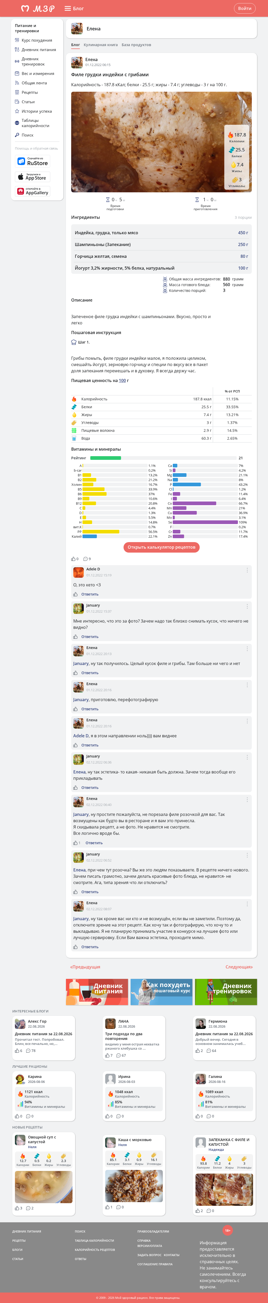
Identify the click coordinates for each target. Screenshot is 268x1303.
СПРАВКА (143, 1240)
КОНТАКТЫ (172, 1255)
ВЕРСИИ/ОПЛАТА (149, 1246)
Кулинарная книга (101, 44)
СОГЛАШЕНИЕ (147, 1264)
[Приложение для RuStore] (37, 161)
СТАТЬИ (17, 1259)
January (93, 605)
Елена (93, 28)
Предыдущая (86, 967)
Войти (245, 8)
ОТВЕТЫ (80, 1259)
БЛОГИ (17, 1250)
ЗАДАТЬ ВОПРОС (149, 1255)
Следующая (238, 967)
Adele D (93, 568)
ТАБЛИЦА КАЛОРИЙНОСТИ (94, 1240)
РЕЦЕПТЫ (19, 1240)
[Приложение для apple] (37, 177)
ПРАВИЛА (165, 1264)
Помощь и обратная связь (36, 148)
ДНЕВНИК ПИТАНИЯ (26, 1231)
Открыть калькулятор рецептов (162, 547)
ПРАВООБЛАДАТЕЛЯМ (153, 1231)
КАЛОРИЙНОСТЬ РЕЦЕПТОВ (95, 1250)
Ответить (89, 594)
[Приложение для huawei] (37, 191)
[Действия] (247, 574)
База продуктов (136, 44)
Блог (75, 44)
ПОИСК (80, 1231)
